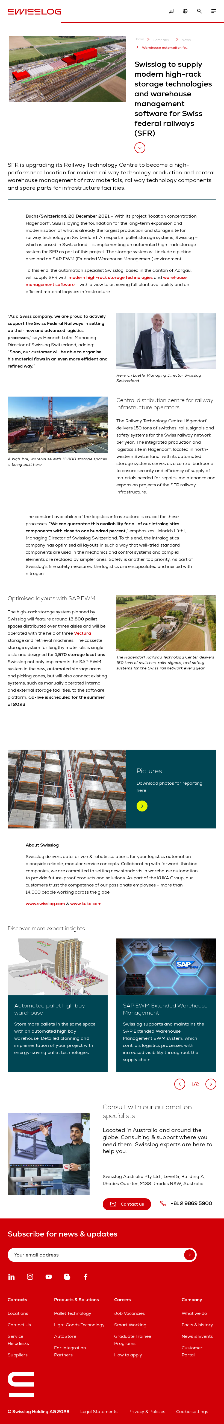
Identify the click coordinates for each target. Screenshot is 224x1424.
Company (161, 40)
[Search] (199, 11)
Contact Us (19, 1325)
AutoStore (65, 1336)
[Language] (185, 11)
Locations (18, 1313)
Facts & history (197, 1325)
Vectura (82, 633)
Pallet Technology (72, 1313)
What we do (194, 1313)
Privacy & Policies (146, 1411)
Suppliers (18, 1355)
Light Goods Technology (79, 1325)
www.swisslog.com (45, 903)
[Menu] (213, 11)
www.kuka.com (86, 903)
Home (139, 39)
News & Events (197, 1336)
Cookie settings (192, 1411)
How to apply (128, 1355)
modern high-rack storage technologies (111, 277)
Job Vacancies (129, 1313)
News (186, 40)
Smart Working (130, 1325)
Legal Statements (98, 1411)
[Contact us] (171, 11)
